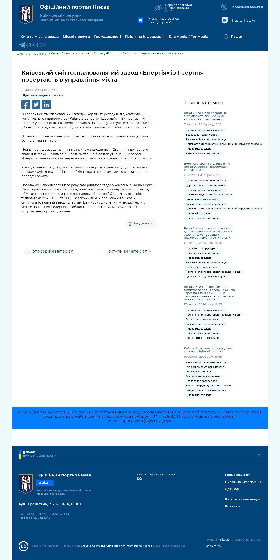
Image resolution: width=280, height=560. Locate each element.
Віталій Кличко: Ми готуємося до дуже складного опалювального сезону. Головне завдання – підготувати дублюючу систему (208, 233)
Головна (21, 53)
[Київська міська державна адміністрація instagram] (45, 45)
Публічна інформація (243, 482)
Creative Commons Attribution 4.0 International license (116, 545)
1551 (140, 478)
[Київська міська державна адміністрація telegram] (21, 45)
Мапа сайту (213, 546)
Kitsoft (224, 539)
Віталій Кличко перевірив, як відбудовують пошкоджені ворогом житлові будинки (206, 116)
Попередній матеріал (51, 251)
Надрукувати (143, 223)
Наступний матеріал (126, 251)
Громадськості (237, 474)
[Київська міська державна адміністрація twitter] (39, 45)
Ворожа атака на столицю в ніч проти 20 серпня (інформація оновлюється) (207, 166)
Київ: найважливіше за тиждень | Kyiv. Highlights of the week (208, 350)
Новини (38, 53)
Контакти (233, 506)
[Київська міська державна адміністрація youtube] (33, 45)
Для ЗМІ (232, 489)
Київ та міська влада (242, 499)
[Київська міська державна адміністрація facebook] (27, 45)
